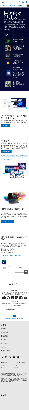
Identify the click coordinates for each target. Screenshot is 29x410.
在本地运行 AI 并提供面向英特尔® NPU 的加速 (18, 47)
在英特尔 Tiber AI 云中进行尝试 (12, 255)
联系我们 (3, 340)
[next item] (28, 6)
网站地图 (3, 347)
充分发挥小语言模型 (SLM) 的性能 (18, 40)
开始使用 (5, 125)
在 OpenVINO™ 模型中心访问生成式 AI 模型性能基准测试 (18, 84)
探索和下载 (6, 152)
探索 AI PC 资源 (7, 221)
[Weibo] (6, 357)
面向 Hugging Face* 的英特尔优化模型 (18, 62)
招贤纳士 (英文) (5, 351)
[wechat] (10, 357)
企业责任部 (4, 332)
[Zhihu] (18, 357)
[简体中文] (23, 2)
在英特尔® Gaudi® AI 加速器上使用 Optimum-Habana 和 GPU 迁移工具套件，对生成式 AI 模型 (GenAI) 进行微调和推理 (18, 72)
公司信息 (3, 325)
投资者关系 (4, 336)
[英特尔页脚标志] (4, 395)
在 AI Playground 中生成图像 (18, 54)
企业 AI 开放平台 (6, 160)
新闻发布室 (4, 343)
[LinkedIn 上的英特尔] (2, 357)
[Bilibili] (14, 357)
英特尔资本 (4, 328)
